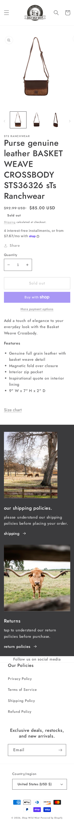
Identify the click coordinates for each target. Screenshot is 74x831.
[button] (6, 12)
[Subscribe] (60, 750)
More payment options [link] (37, 309)
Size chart (13, 410)
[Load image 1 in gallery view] (18, 120)
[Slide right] (69, 121)
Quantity (10, 255)
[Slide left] (4, 121)
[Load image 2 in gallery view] (37, 120)
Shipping (10, 222)
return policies (17, 646)
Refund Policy (20, 711)
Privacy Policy (20, 678)
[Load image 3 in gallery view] (56, 120)
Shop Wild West (31, 817)
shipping (12, 533)
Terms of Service (22, 689)
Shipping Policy (21, 700)
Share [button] (15, 245)
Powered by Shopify (51, 817)
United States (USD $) (35, 784)
